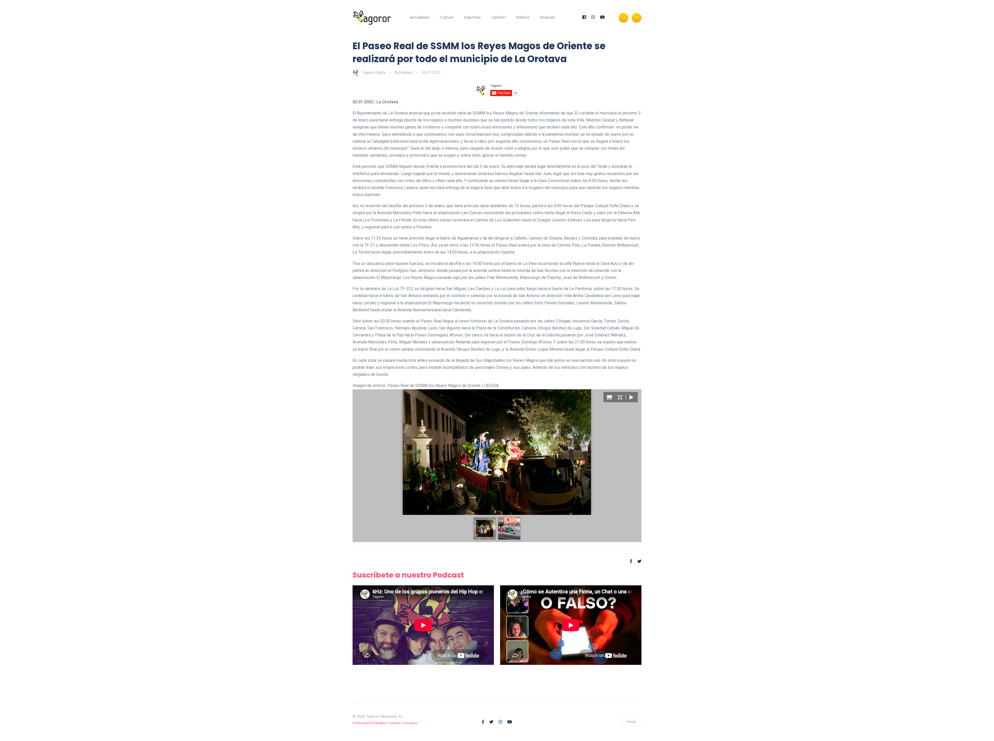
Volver (631, 722)
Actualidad (419, 17)
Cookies (394, 723)
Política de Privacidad (369, 723)
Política (522, 17)
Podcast (547, 17)
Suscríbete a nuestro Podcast (408, 575)
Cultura (446, 17)
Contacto (410, 723)
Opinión (499, 17)
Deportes (472, 17)
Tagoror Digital (374, 72)
